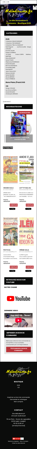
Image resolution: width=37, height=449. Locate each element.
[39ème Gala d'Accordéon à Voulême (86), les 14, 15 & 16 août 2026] (26, 231)
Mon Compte (24, 441)
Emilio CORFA (20, 54)
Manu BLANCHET (10, 58)
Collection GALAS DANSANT (14, 41)
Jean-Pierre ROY (11, 71)
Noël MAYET (9, 69)
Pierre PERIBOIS (10, 79)
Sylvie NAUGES (10, 75)
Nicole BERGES (10, 77)
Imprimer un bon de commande (18, 397)
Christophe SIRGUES (12, 94)
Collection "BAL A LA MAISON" (14, 45)
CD (18, 387)
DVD (7, 39)
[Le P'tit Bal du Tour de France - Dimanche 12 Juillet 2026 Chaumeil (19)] (26, 169)
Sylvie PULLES (9, 60)
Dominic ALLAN (10, 51)
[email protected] (18, 426)
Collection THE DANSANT (13, 43)
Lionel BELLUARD (10, 67)
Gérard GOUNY (10, 73)
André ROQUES (10, 64)
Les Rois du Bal (21, 47)
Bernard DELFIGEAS (11, 66)
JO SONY (8, 54)
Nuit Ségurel (9, 47)
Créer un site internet (18, 443)
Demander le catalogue (18, 399)
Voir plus (13, 205)
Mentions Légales (13, 441)
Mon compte (18, 402)
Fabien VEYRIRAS (11, 52)
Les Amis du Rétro (11, 90)
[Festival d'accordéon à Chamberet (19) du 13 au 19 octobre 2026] (10, 231)
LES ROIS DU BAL (22, 113)
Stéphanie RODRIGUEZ (12, 62)
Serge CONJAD (10, 88)
